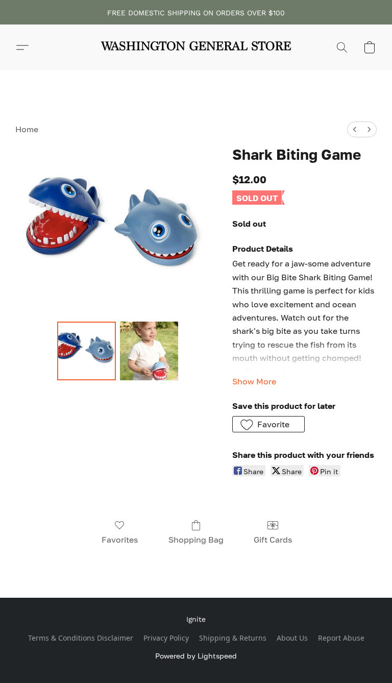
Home (26, 129)
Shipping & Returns (232, 638)
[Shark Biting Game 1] (149, 351)
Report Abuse (341, 638)
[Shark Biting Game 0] (86, 351)
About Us (292, 638)
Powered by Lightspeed (196, 655)
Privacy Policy (166, 638)
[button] (196, 47)
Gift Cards (273, 539)
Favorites (120, 539)
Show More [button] (254, 381)
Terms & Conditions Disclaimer (80, 638)
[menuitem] (355, 129)
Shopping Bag (196, 539)
